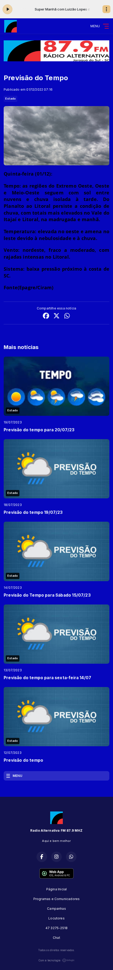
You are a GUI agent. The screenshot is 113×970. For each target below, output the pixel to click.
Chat (56, 938)
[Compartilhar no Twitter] (56, 316)
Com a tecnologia (49, 960)
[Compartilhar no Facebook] (46, 316)
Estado (10, 98)
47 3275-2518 (56, 928)
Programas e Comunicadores (56, 899)
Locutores (56, 918)
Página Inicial (56, 889)
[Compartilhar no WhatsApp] (67, 316)
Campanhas (56, 909)
